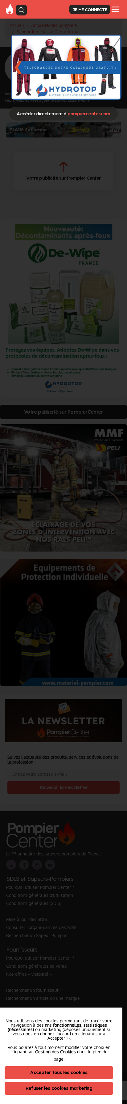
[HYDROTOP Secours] (66, 67)
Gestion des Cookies (55, 1052)
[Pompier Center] (9, 9)
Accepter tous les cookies (58, 1072)
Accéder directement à (63, 114)
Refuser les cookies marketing (59, 1088)
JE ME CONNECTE (89, 9)
